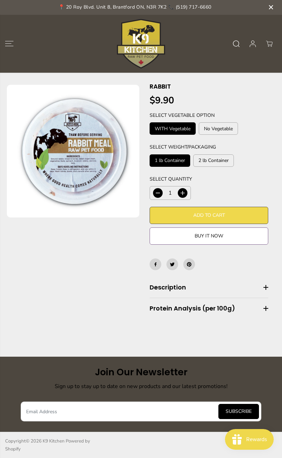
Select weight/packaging (183, 147)
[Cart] (269, 43)
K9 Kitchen (54, 441)
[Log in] (252, 43)
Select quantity (171, 179)
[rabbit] (73, 151)
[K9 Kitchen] (141, 44)
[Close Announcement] (271, 7)
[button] (9, 44)
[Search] (236, 43)
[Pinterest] (189, 264)
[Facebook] (155, 264)
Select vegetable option (182, 115)
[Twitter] (172, 264)
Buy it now (209, 236)
